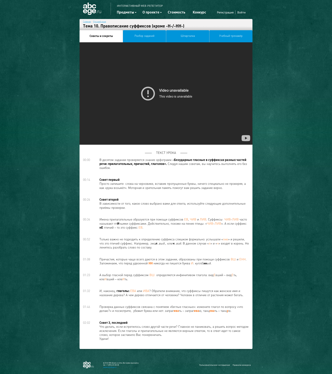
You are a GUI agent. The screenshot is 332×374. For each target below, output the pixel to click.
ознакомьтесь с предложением (41, 91)
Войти (241, 12)
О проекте (150, 12)
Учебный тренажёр (231, 36)
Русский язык (99, 22)
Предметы (125, 12)
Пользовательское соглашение (214, 365)
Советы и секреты (101, 36)
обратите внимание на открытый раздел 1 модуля (54, 82)
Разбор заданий (144, 36)
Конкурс (199, 12)
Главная (87, 22)
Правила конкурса (242, 365)
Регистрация (225, 12)
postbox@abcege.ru (110, 367)
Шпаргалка (188, 36)
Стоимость (176, 12)
